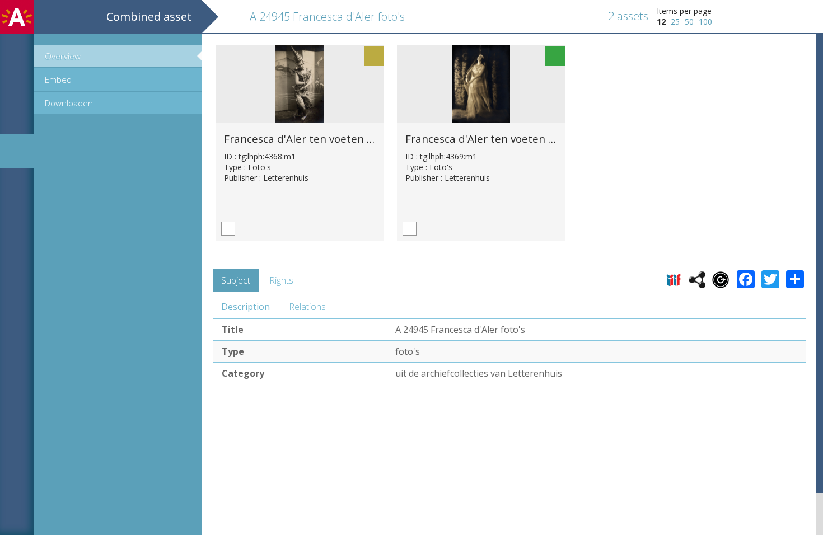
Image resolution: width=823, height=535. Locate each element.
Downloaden (69, 103)
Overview (63, 56)
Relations (307, 307)
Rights (281, 280)
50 (689, 21)
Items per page (684, 11)
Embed (58, 79)
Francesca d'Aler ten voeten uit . (486, 139)
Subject (235, 280)
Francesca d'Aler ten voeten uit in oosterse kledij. (347, 139)
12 (661, 21)
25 (675, 21)
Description (245, 307)
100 (705, 21)
